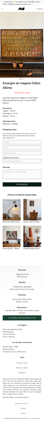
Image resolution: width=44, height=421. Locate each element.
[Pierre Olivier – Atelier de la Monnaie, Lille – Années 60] (12, 238)
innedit (38, 418)
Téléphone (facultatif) (11, 157)
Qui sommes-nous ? (22, 403)
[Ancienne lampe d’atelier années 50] (12, 211)
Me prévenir (22, 184)
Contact (23, 408)
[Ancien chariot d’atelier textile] (32, 211)
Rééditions (22, 373)
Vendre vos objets (22, 368)
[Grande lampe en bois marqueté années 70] (32, 238)
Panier (40, 9)
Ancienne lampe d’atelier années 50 (16, 222)
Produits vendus (22, 363)
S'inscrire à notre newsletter (22, 318)
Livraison (23, 413)
